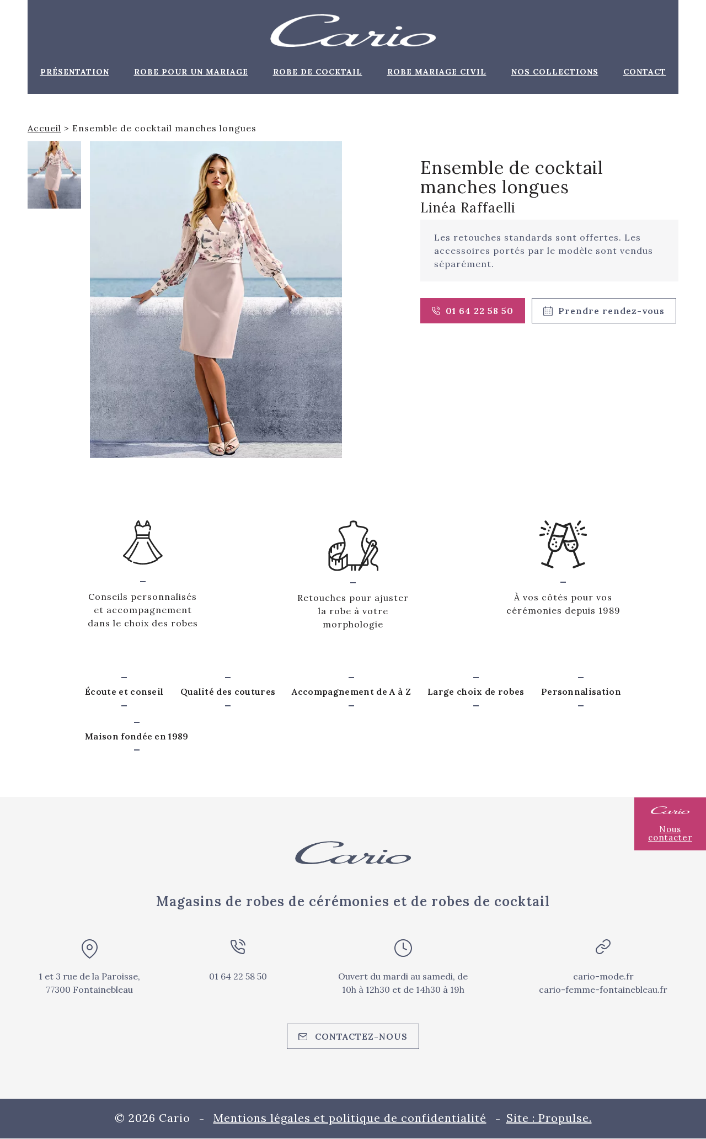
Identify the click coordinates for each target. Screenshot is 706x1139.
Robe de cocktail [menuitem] (317, 72)
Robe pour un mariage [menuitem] (191, 72)
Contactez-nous (361, 1036)
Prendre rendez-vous (611, 310)
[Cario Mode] (353, 30)
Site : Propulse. (549, 1118)
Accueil (44, 128)
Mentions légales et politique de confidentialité (349, 1118)
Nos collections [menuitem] (554, 72)
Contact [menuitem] (644, 72)
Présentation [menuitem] (74, 72)
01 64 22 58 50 (480, 310)
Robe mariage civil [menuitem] (436, 72)
